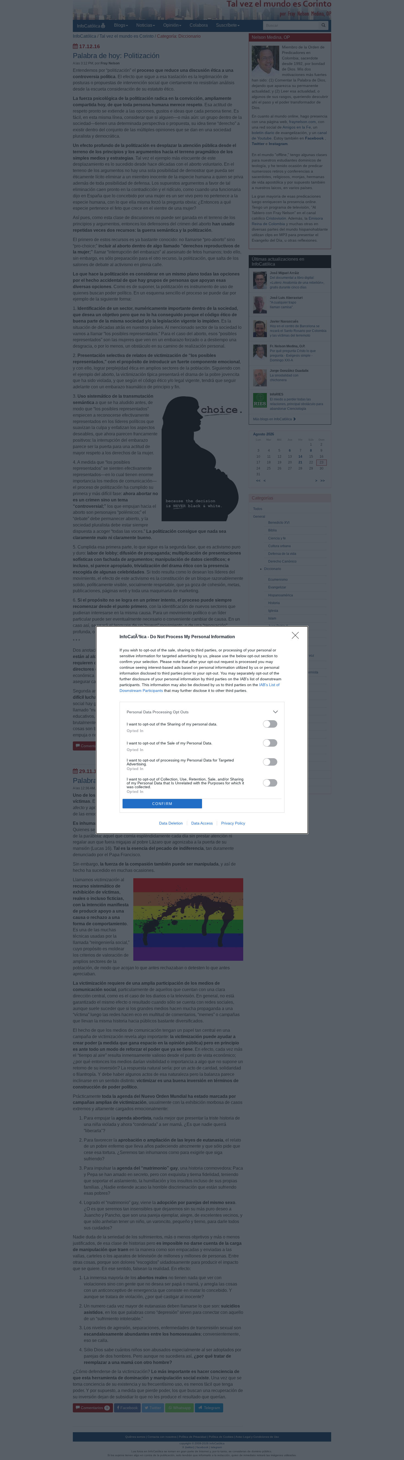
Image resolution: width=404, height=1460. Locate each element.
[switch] (270, 724)
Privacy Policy (233, 823)
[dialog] (202, 730)
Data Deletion (171, 823)
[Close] (297, 637)
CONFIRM (162, 804)
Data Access (202, 823)
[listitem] (202, 712)
